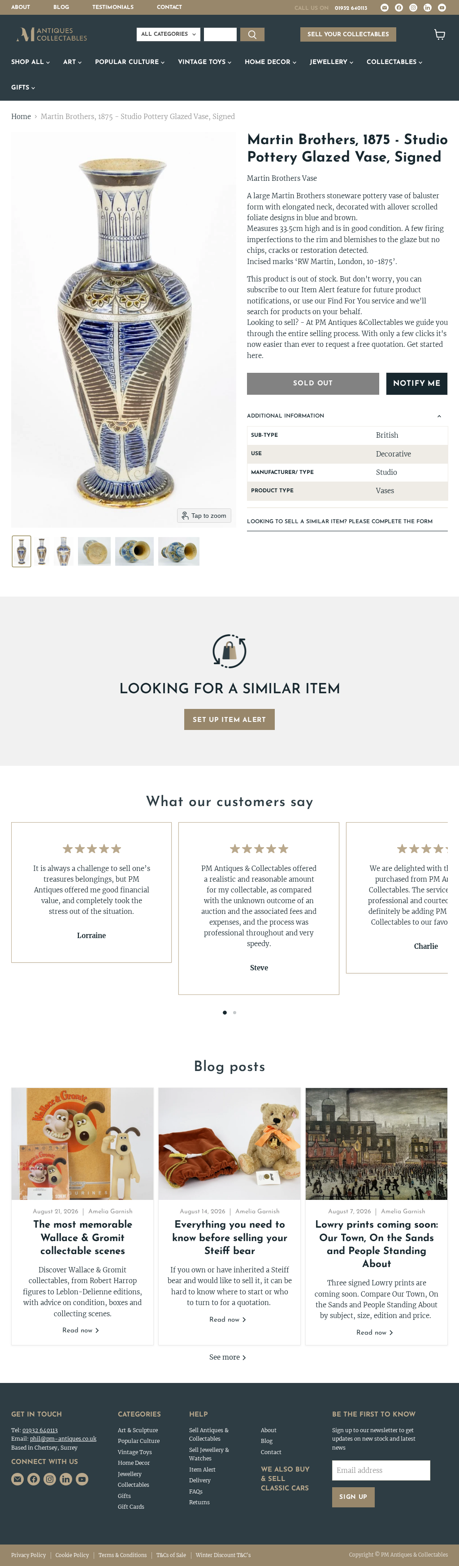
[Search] (252, 34)
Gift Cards (131, 1506)
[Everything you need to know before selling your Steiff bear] (229, 1144)
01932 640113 (351, 8)
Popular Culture (128, 62)
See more (225, 1357)
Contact (169, 7)
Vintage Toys (203, 62)
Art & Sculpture (138, 1430)
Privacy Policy (28, 1555)
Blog (61, 7)
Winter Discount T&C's (223, 1555)
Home (21, 116)
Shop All (28, 62)
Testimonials (113, 7)
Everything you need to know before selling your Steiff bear (229, 1238)
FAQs (196, 1491)
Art (70, 62)
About (20, 7)
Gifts (21, 88)
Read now (78, 1330)
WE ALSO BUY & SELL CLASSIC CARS (285, 1479)
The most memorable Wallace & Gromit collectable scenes (82, 1238)
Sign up (353, 1497)
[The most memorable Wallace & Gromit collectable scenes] (82, 1144)
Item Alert (202, 1469)
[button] (21, 551)
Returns (199, 1502)
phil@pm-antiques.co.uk (63, 1438)
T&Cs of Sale (171, 1555)
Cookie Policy (72, 1555)
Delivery (200, 1480)
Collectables (393, 62)
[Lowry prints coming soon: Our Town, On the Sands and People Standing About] (376, 1144)
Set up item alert (229, 720)
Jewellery (330, 62)
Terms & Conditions (123, 1555)
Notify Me (417, 384)
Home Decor (269, 62)
